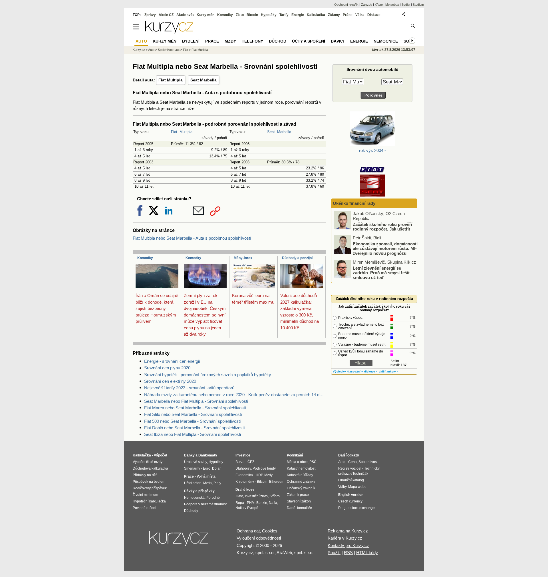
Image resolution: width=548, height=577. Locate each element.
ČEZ (250, 462)
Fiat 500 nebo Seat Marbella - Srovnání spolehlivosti (192, 421)
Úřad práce (193, 483)
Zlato (240, 15)
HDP (259, 475)
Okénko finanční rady (354, 203)
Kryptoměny (244, 482)
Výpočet (160, 455)
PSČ (313, 462)
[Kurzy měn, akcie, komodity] (179, 541)
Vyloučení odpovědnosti (259, 538)
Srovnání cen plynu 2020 (167, 367)
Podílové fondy (264, 468)
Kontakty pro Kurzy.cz (348, 545)
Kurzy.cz (139, 49)
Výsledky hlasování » (348, 371)
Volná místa (206, 476)
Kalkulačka (316, 15)
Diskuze (373, 15)
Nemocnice (386, 41)
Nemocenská (194, 498)
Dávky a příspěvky (199, 491)
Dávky (337, 41)
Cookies (269, 530)
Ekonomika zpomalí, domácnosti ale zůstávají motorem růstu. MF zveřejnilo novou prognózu (385, 248)
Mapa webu (357, 487)
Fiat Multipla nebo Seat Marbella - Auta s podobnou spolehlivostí (192, 238)
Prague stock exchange (356, 508)
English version (350, 495)
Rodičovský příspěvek (150, 488)
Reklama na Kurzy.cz (348, 530)
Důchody (191, 511)
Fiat (174, 132)
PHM (251, 503)
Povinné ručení (144, 508)
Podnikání (295, 455)
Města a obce (297, 462)
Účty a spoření (308, 41)
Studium (418, 4)
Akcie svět (185, 15)
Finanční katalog (351, 480)
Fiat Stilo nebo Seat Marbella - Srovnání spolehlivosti (193, 414)
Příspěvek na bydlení (149, 482)
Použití (334, 552)
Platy (217, 483)
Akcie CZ (166, 15)
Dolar (216, 468)
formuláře (304, 508)
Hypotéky (269, 15)
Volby (342, 487)
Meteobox (392, 4)
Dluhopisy (243, 468)
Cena (352, 462)
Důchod (277, 41)
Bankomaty (207, 455)
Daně (291, 508)
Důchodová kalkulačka (150, 468)
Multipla (186, 132)
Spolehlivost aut (169, 49)
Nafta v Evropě (246, 508)
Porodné (213, 498)
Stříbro (274, 496)
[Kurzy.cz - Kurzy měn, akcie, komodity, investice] (169, 31)
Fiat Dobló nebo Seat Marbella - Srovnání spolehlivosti (194, 427)
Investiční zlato (256, 496)
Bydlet (406, 4)
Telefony (252, 41)
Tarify (284, 15)
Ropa (239, 503)
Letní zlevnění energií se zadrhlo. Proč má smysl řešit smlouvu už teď (381, 272)
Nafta (273, 503)
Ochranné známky (301, 482)
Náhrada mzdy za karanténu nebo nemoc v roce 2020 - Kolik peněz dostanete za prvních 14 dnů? (235, 394)
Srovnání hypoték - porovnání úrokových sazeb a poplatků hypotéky (207, 374)
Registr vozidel (349, 468)
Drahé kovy (244, 490)
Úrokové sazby (195, 462)
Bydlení (191, 41)
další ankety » (388, 371)
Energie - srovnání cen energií (172, 361)
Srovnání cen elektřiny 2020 (170, 381)
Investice (242, 455)
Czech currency (350, 501)
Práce (347, 15)
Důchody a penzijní (297, 258)
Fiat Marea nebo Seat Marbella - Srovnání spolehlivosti (195, 407)
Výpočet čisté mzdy (147, 462)
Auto (151, 49)
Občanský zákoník (301, 488)
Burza (240, 462)
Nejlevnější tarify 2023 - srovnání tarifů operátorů (189, 387)
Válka (359, 15)
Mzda (207, 483)
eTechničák (359, 474)
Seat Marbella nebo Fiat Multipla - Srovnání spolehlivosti (196, 401)
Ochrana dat (248, 530)
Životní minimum (145, 495)
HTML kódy (367, 552)
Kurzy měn (205, 15)
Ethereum (276, 482)
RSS (348, 552)
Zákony (334, 15)
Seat (271, 132)
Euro (206, 468)
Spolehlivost (368, 462)
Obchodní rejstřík (346, 4)
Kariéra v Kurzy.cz (345, 538)
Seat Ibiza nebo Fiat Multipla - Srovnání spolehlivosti (192, 434)
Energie (297, 15)
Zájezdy (366, 4)
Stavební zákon (299, 501)
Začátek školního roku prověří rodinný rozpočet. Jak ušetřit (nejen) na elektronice (382, 229)
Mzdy (230, 41)
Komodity (145, 258)
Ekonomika (244, 475)
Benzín (261, 503)
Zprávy (150, 15)
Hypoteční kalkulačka (149, 501)
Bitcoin (252, 15)
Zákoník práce (298, 495)
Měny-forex (243, 258)
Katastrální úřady (300, 475)
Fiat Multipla (170, 80)
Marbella (284, 132)
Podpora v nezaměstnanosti (205, 504)
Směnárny (192, 468)
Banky (189, 455)
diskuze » (371, 371)
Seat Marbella (203, 80)
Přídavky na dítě (145, 475)
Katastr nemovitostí (301, 468)
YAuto (379, 4)
